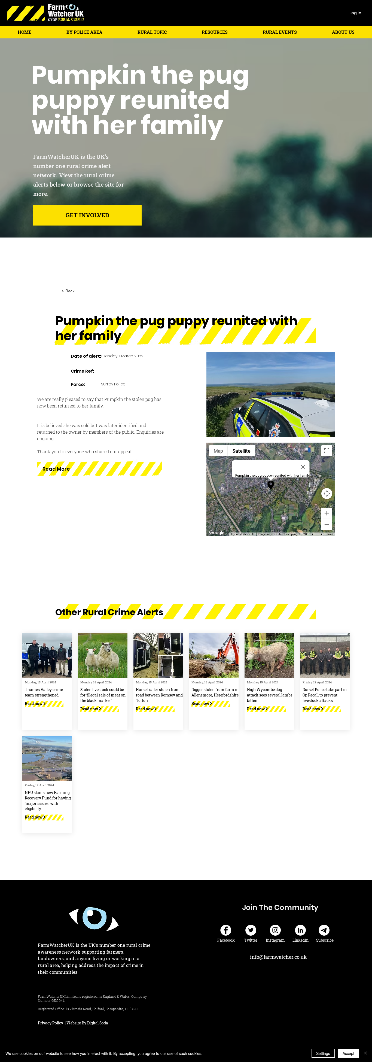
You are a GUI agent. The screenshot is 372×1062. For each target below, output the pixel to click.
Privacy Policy (50, 1023)
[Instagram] (275, 930)
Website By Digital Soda (87, 1023)
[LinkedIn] (300, 930)
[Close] (365, 1053)
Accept (348, 1053)
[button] (84, 32)
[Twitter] (250, 930)
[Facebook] (225, 930)
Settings (323, 1053)
